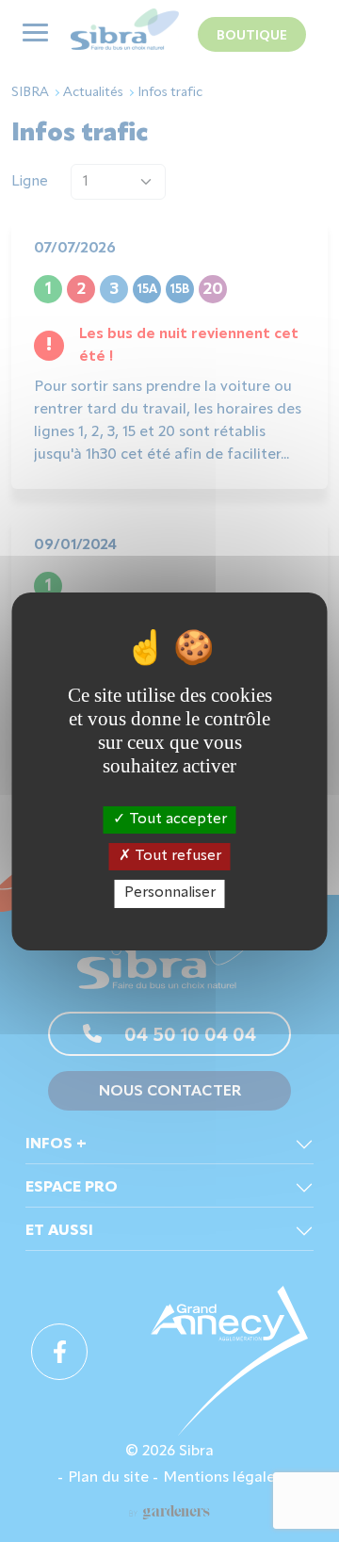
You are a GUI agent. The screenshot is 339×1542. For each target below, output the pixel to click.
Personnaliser (170, 893)
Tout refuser (176, 856)
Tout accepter (176, 819)
